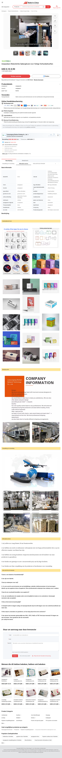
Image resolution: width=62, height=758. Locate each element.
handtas (18, 715)
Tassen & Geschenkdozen (13, 11)
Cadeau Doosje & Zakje (24, 11)
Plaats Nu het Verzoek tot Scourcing (41, 656)
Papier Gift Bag (34, 11)
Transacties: (27, 139)
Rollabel (18, 717)
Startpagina (4, 11)
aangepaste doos (35, 736)
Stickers (33, 717)
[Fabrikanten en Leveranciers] (31, 2)
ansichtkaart (19, 720)
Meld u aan (4, 153)
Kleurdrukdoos (28, 740)
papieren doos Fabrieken (22, 736)
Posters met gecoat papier (37, 720)
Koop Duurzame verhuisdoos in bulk (43, 740)
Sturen (15, 656)
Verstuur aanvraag (16, 76)
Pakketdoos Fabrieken (8, 736)
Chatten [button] (47, 76)
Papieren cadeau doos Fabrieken (50, 736)
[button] (55, 163)
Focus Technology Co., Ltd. (29, 748)
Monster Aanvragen (38, 79)
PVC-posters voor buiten (51, 720)
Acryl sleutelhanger (35, 715)
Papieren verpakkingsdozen (8, 720)
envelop (3, 717)
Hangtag (48, 715)
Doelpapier (48, 717)
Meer (3, 743)
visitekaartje (4, 715)
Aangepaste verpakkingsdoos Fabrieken (12, 740)
